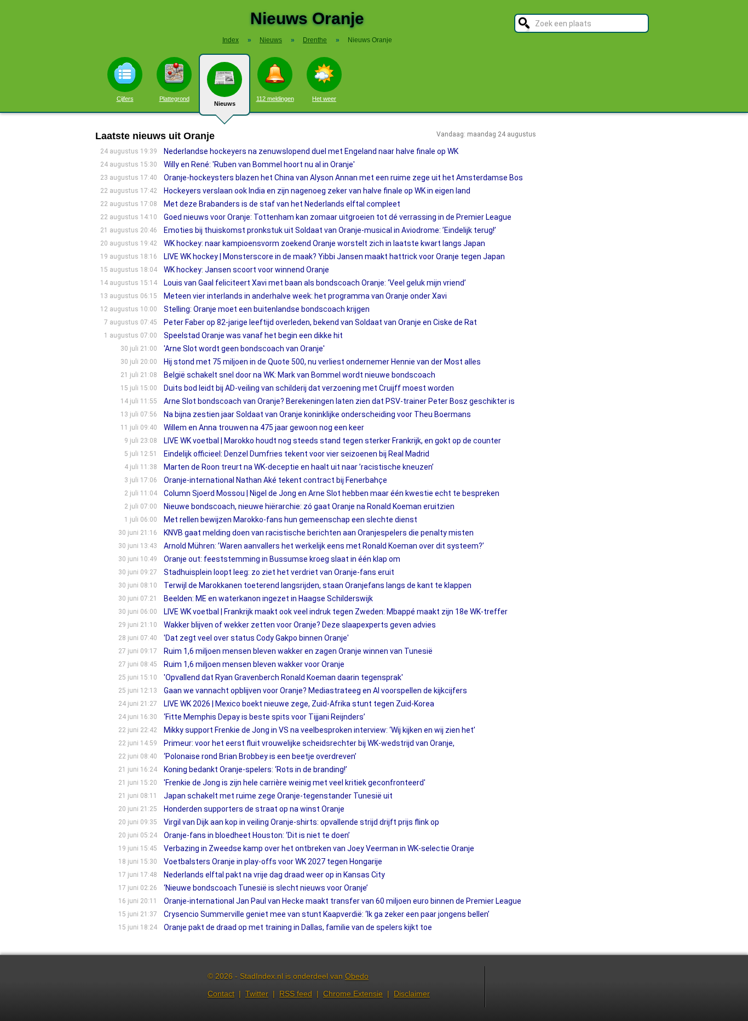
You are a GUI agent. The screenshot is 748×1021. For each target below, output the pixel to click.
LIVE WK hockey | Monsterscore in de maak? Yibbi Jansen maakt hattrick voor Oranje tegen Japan (334, 256)
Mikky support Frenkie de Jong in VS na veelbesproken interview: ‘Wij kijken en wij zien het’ (319, 730)
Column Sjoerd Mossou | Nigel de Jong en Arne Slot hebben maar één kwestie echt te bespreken (331, 493)
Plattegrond (174, 98)
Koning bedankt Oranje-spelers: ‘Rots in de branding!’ (255, 769)
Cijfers (125, 98)
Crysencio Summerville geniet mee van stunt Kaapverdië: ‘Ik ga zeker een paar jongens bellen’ (327, 914)
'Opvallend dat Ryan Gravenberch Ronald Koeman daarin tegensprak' (283, 677)
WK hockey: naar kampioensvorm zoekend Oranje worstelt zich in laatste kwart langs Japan (324, 243)
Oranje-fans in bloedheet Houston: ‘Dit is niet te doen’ (257, 835)
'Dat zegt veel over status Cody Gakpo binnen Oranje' (256, 638)
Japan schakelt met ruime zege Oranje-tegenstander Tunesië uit (278, 795)
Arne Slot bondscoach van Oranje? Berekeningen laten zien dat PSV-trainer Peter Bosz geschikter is (339, 401)
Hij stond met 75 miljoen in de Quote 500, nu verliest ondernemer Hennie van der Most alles (322, 361)
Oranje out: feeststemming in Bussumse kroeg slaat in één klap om (282, 559)
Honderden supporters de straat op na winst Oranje (254, 809)
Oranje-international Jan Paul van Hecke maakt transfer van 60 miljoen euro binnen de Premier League (342, 901)
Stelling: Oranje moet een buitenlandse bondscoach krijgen (267, 309)
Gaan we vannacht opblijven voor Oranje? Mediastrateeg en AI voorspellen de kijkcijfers (315, 690)
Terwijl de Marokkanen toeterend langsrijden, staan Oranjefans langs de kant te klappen (317, 585)
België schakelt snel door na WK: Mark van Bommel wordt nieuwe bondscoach (299, 374)
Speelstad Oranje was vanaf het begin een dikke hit (253, 335)
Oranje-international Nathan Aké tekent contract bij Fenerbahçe (275, 480)
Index (230, 40)
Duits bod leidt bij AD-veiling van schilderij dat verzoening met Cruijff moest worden (309, 388)
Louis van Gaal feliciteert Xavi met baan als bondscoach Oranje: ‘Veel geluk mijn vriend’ (315, 282)
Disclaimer (412, 993)
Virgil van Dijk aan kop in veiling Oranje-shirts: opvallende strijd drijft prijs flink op (301, 822)
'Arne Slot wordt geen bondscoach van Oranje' (244, 348)
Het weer (324, 98)
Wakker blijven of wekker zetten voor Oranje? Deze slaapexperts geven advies (300, 624)
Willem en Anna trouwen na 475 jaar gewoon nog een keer (264, 427)
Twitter (256, 993)
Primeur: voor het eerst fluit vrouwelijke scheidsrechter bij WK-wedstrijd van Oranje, (309, 743)
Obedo (357, 976)
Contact (221, 993)
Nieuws (224, 103)
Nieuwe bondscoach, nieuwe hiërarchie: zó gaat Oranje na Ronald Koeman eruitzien (309, 506)
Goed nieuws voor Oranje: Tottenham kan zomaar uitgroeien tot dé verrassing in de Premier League (337, 217)
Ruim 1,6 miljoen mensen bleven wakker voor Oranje (254, 664)
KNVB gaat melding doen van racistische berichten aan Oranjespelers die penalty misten (319, 532)
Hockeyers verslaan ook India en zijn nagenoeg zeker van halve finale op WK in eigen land (317, 190)
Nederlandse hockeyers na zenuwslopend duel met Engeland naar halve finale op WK (311, 151)
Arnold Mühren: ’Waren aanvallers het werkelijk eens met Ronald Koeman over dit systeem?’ (324, 545)
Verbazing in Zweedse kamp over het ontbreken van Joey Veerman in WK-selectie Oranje (319, 848)
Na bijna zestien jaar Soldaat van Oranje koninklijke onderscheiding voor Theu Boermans (317, 414)
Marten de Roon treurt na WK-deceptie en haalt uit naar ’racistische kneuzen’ (299, 467)
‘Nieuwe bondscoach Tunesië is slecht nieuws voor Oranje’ (266, 887)
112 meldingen (275, 98)
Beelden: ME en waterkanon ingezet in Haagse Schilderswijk (268, 598)
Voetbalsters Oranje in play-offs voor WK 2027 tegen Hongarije (273, 861)
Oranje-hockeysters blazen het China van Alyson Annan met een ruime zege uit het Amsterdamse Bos (343, 177)
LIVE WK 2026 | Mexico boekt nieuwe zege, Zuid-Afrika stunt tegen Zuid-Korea (299, 703)
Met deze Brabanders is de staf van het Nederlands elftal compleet (282, 203)
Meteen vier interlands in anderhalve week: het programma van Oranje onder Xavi (305, 296)
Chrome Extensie (353, 993)
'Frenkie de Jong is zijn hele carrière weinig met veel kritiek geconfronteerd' (294, 782)
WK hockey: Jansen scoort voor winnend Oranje (246, 269)
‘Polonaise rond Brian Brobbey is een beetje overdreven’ (260, 756)
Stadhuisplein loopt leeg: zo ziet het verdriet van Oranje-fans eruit (279, 572)
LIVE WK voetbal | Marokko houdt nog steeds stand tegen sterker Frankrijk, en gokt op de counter (332, 440)
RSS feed (295, 993)
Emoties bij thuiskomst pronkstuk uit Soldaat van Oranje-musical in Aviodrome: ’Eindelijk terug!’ (330, 230)
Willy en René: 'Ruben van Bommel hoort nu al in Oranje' (259, 164)
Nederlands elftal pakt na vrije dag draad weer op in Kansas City (274, 874)
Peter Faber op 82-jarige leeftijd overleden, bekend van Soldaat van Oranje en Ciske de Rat (320, 322)
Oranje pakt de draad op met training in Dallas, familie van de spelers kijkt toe (298, 927)
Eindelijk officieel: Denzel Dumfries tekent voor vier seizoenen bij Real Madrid (296, 453)
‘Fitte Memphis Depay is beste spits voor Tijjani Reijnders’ (264, 716)
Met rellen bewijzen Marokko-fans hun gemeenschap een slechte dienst (290, 519)
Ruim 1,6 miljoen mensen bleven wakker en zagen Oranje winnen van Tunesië (298, 651)
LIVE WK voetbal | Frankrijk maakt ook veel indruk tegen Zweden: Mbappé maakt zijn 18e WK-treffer (336, 611)
